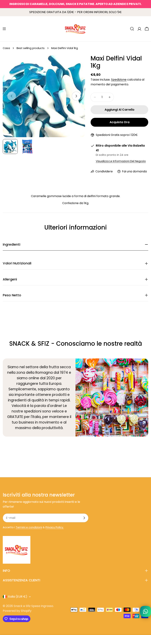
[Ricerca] (132, 28)
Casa (6, 48)
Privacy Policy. (54, 527)
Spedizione (119, 79)
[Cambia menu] (4, 28)
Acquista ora (119, 122)
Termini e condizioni (29, 527)
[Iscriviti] (84, 518)
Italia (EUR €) (17, 596)
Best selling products (31, 48)
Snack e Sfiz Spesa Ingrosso (33, 606)
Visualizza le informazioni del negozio (121, 161)
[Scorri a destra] (76, 96)
